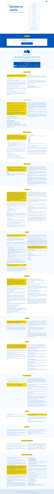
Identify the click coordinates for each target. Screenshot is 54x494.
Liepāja (29, 139)
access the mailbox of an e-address (32, 480)
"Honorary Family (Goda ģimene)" (17, 198)
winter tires (43, 203)
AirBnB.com (29, 253)
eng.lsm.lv (35, 460)
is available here (43, 322)
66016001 (33, 280)
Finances (34, 21)
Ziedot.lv (9, 479)
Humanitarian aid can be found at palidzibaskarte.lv (27, 43)
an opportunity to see (34, 147)
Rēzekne (29, 140)
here (9, 94)
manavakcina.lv (9, 296)
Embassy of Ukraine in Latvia (31, 458)
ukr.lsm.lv (35, 463)
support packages (15, 155)
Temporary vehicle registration (16, 223)
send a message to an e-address (32, 481)
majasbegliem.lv (33, 246)
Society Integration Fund (40, 446)
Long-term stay (34, 5)
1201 (13, 149)
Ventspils (29, 142)
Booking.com (29, 252)
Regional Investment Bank (40, 421)
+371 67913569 (29, 86)
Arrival (34, 3)
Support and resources (34, 29)
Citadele (28, 421)
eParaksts (14, 464)
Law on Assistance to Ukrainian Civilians (15, 259)
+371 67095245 (35, 82)
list (14, 325)
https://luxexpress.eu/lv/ (41, 76)
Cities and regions (33, 7)
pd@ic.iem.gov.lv (10, 89)
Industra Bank (35, 421)
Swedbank (30, 421)
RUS (42, 1)
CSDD (35, 201)
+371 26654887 (16, 238)
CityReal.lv (29, 258)
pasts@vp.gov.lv (42, 345)
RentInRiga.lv (29, 259)
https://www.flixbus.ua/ (35, 76)
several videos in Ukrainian (41, 465)
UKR (40, 1)
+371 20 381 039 (20, 66)
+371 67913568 (33, 86)
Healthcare (33, 15)
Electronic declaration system (42, 404)
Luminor (33, 421)
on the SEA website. (20, 385)
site (20, 138)
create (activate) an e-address (32, 479)
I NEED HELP (27, 63)
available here (36, 296)
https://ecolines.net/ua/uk (30, 76)
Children (34, 17)
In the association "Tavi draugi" (31, 483)
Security (34, 19)
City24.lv (29, 257)
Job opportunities (33, 23)
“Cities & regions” (30, 178)
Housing (34, 13)
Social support (34, 9)
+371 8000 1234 (17, 303)
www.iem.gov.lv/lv (40, 87)
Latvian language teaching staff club (31, 485)
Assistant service (29, 433)
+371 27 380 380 (37, 59)
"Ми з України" (42, 461)
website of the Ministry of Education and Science (21, 329)
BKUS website (31, 322)
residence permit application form (10, 121)
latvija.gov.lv (42, 107)
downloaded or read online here (30, 449)
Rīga (28, 141)
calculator (36, 145)
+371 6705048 (16, 149)
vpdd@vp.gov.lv (38, 345)
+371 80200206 (20, 384)
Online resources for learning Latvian (32, 459)
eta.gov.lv (16, 83)
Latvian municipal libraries (21, 445)
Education (33, 25)
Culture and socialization (33, 27)
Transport (34, 11)
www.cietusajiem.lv (19, 354)
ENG (43, 1)
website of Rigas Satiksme (9, 214)
